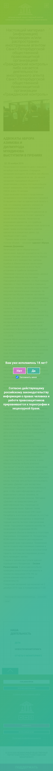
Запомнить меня (28, 377)
